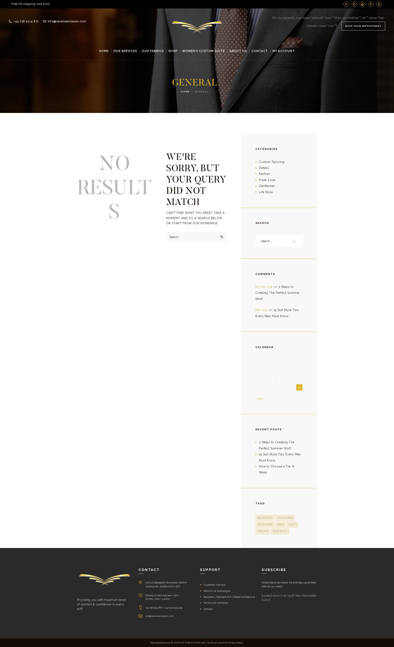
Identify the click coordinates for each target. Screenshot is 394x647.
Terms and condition (216, 602)
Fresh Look (267, 180)
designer (265, 524)
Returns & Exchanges (217, 590)
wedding (280, 531)
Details (264, 168)
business (265, 517)
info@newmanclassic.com (159, 616)
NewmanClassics (160, 642)
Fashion (264, 173)
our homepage (205, 223)
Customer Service (214, 584)
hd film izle (264, 286)
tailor (263, 531)
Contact (208, 609)
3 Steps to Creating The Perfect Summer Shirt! (277, 293)
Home (185, 91)
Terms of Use (214, 642)
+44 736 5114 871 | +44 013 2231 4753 (163, 607)
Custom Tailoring (272, 162)
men (280, 524)
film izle (261, 310)
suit (292, 524)
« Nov (259, 398)
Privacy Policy (236, 642)
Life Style (266, 192)
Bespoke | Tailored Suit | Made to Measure (229, 596)
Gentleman (267, 186)
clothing (285, 517)
